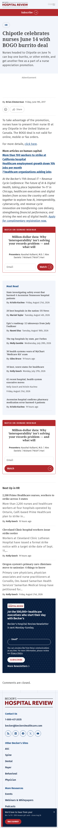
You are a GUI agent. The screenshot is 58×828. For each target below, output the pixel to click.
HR (6, 25)
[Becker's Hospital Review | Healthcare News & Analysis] (15, 4)
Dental (9, 761)
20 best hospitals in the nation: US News (27, 310)
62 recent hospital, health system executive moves (24, 381)
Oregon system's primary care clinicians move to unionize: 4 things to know (26, 565)
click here (31, 144)
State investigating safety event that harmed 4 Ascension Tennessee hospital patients (27, 295)
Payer (8, 767)
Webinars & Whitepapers (19, 800)
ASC (7, 748)
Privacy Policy (17, 653)
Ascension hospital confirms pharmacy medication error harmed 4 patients (27, 401)
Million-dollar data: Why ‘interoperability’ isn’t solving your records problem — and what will (29, 242)
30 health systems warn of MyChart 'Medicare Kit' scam (25, 353)
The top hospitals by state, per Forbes (26, 338)
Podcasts (10, 806)
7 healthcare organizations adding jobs (27, 172)
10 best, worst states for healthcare (25, 366)
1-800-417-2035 (13, 719)
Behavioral (11, 773)
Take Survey (13, 822)
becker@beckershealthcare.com (23, 725)
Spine (8, 755)
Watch (43, 266)
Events (9, 793)
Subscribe (27, 12)
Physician (10, 779)
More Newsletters (17, 666)
